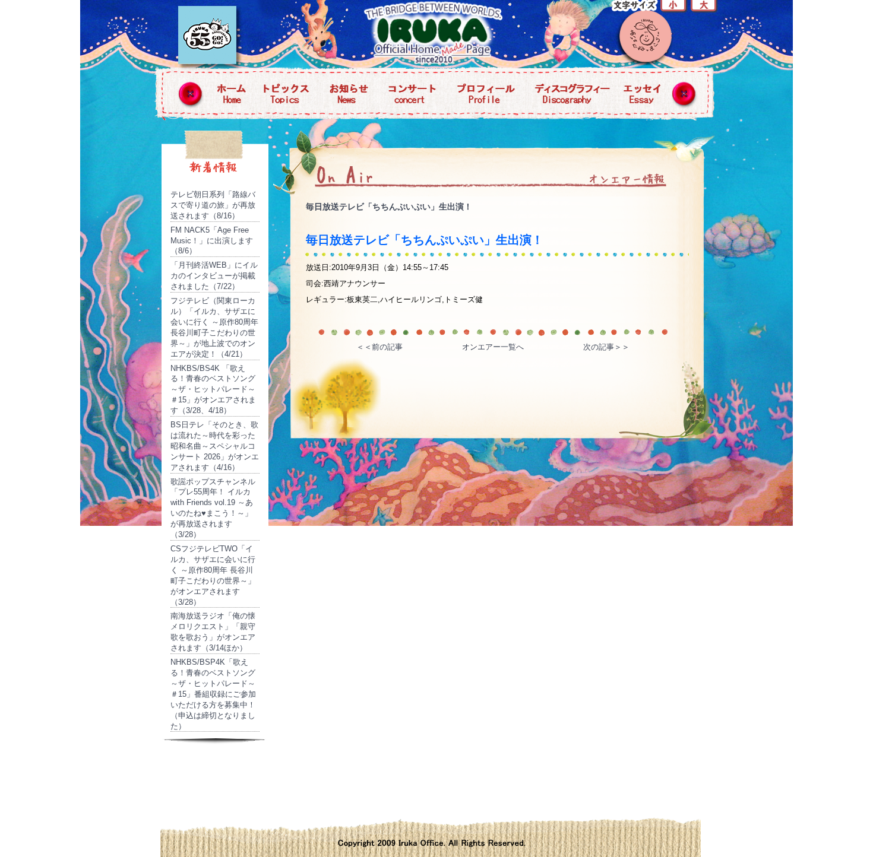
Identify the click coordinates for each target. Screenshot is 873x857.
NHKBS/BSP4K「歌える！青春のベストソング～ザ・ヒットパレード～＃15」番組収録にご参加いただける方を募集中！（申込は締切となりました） (213, 694)
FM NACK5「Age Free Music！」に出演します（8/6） (211, 241)
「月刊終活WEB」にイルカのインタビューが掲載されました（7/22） (214, 276)
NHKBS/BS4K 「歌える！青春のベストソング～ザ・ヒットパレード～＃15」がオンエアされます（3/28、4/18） (213, 389)
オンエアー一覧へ (493, 346)
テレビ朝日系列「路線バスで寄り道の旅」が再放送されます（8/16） (212, 205)
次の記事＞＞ (606, 346)
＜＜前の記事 (379, 346)
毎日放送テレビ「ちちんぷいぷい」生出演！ (389, 206)
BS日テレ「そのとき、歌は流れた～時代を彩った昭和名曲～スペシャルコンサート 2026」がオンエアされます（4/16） (214, 446)
